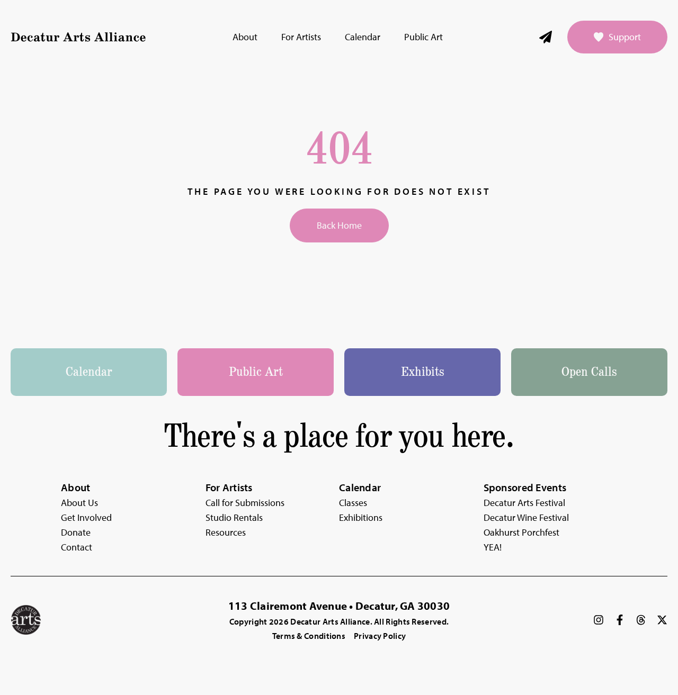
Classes (353, 503)
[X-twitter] (662, 620)
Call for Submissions (245, 503)
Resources (226, 532)
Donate (76, 532)
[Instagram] (598, 620)
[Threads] (641, 620)
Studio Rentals (234, 517)
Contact (76, 547)
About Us (79, 503)
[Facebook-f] (619, 620)
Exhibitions (360, 517)
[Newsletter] (545, 37)
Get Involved (86, 517)
